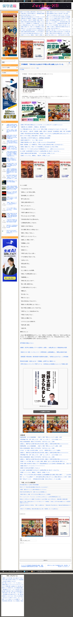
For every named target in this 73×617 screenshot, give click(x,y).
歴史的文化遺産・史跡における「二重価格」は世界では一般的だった (38, 361)
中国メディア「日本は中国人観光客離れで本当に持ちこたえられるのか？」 (12, 192)
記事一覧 (20, 1)
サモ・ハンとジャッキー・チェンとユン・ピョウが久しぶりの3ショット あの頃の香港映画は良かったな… (40, 496)
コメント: (22, 542)
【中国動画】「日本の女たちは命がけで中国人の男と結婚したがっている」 (42, 64)
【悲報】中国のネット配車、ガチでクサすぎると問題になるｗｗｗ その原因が (35, 494)
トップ (5, 1)
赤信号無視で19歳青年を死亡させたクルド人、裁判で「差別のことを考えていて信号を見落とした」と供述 (12, 177)
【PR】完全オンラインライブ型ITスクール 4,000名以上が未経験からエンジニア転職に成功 (44, 364)
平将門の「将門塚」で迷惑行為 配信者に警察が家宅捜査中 (12, 130)
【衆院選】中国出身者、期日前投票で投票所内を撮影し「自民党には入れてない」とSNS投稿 (44, 356)
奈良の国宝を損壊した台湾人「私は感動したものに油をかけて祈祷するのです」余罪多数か (12, 165)
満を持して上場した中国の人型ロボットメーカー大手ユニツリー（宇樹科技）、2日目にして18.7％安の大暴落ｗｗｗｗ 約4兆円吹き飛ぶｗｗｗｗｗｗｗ (45, 502)
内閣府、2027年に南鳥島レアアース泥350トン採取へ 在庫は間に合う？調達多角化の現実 (43, 347)
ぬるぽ (54, 1)
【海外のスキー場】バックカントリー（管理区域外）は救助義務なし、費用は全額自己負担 (43, 352)
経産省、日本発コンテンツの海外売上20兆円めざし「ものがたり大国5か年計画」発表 (12, 160)
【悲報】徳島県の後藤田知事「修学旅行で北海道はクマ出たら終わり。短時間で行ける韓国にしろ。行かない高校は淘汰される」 (12, 153)
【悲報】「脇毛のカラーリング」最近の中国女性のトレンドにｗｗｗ (12, 203)
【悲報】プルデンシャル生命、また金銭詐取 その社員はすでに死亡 (12, 198)
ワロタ (47, 1)
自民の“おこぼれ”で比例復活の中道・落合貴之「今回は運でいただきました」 (58, 566)
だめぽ (40, 1)
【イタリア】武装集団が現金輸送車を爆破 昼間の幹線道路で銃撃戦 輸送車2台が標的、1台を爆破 (32, 566)
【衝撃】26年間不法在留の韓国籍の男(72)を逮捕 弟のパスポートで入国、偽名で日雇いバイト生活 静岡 (12, 126)
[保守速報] (9, 6)
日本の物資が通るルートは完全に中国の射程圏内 (12, 181)
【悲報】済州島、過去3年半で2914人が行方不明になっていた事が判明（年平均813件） (12, 142)
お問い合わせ (68, 1)
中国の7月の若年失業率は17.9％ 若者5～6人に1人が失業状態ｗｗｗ (12, 231)
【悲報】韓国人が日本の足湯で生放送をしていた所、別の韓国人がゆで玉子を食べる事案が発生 (12, 137)
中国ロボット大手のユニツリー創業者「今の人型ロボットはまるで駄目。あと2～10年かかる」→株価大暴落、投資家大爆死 (44, 499)
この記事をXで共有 (45, 411)
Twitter (26, 1)
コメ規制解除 (61, 1)
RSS (34, 1)
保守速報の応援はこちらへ (27, 343)
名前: (21, 539)
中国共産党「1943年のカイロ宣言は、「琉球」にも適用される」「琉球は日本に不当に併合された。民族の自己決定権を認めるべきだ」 (45, 506)
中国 (37, 68)
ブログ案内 (12, 1)
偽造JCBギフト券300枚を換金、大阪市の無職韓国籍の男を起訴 (12, 226)
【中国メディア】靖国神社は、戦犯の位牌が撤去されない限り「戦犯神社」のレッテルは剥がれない (39, 508)
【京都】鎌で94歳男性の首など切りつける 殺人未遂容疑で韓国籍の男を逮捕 (12, 220)
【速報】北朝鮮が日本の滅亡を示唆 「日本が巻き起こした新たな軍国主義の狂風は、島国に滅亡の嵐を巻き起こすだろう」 (12, 215)
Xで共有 (22, 69)
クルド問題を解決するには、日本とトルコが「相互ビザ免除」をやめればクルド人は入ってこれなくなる (12, 148)
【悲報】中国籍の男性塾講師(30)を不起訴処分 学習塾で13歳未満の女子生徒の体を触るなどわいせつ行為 (12, 188)
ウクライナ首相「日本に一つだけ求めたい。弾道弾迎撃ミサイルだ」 (12, 209)
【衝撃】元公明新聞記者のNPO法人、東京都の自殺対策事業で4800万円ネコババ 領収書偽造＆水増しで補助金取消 (12, 171)
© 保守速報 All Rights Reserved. (44, 571)
